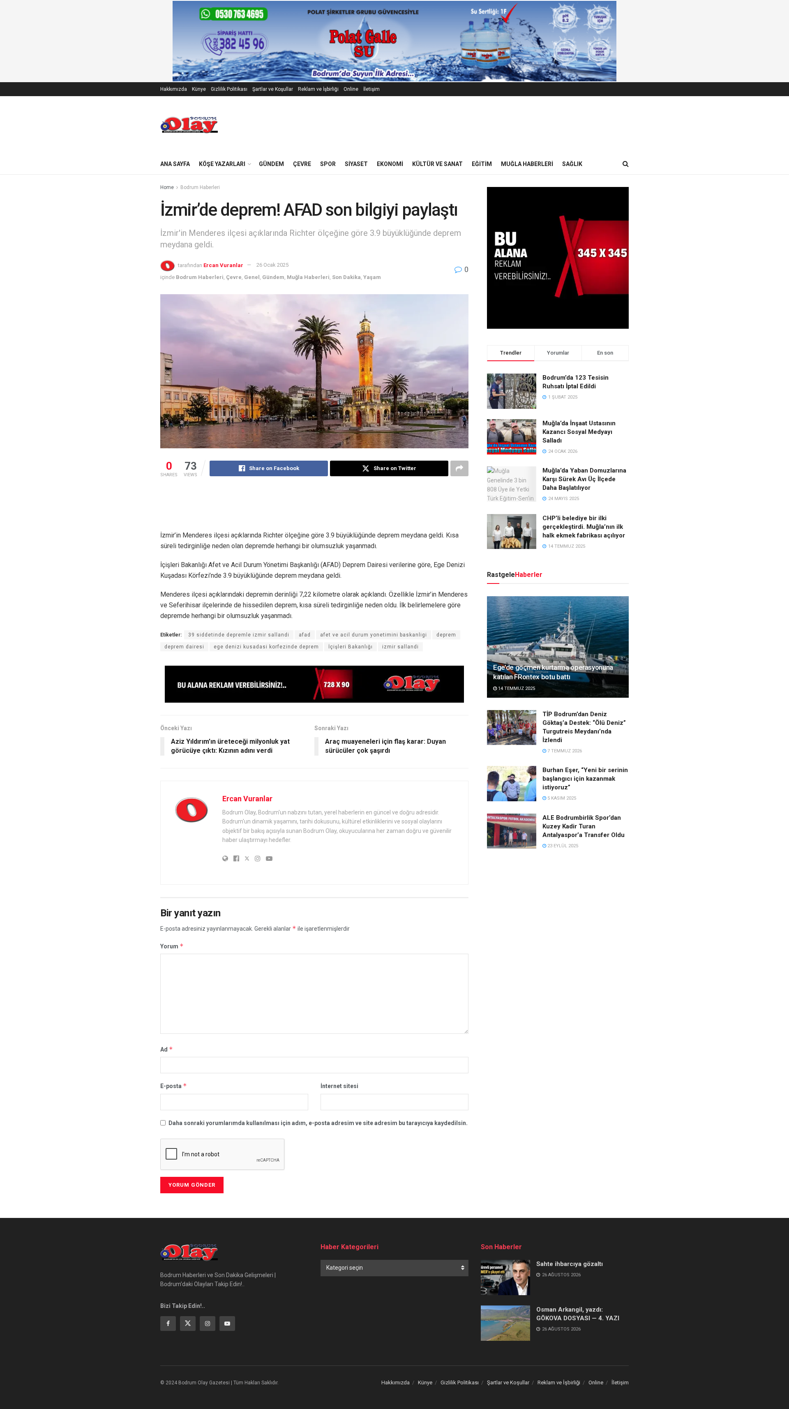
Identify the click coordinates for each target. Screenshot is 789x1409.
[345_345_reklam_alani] (558, 257)
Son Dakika (346, 277)
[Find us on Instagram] (207, 1323)
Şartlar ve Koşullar (272, 89)
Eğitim (482, 164)
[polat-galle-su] (394, 40)
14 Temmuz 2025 (516, 688)
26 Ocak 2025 (272, 265)
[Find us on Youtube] (227, 1323)
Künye (199, 89)
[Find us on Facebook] (168, 1323)
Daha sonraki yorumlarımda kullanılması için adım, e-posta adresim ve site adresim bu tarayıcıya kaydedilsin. (318, 1123)
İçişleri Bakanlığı (350, 647)
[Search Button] (626, 164)
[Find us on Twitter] (188, 1323)
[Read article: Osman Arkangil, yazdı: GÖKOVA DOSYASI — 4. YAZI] (505, 1323)
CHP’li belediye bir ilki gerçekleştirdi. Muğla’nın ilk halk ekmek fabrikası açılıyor (583, 526)
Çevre (302, 164)
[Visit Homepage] (189, 125)
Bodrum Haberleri (200, 187)
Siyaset (356, 164)
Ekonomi (390, 164)
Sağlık (572, 164)
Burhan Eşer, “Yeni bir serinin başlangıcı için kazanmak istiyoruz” (585, 778)
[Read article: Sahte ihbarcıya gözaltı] (505, 1277)
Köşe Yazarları (222, 164)
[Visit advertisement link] (314, 684)
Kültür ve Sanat (437, 164)
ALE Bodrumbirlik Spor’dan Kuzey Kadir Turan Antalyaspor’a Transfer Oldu (583, 826)
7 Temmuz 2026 (564, 751)
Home (167, 187)
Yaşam (372, 277)
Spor (328, 164)
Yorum (172, 946)
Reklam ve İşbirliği (318, 89)
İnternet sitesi (339, 1086)
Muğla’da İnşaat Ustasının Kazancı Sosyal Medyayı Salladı (579, 432)
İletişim (371, 89)
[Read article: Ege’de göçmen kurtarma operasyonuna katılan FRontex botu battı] (558, 647)
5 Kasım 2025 (561, 798)
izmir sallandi (400, 647)
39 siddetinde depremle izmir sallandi (238, 635)
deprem (446, 635)
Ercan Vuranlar (223, 265)
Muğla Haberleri (527, 164)
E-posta (173, 1086)
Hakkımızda (173, 89)
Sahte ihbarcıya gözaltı (569, 1264)
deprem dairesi (184, 647)
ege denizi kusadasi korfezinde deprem (266, 647)
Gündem (271, 164)
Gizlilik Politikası (229, 89)
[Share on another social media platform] (459, 468)
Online (351, 89)
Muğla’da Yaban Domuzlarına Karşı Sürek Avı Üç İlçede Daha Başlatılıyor (584, 479)
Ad (166, 1049)
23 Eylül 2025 (562, 846)
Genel (252, 277)
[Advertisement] (314, 509)
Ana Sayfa (175, 164)
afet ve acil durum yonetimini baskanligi (373, 635)
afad (305, 635)
